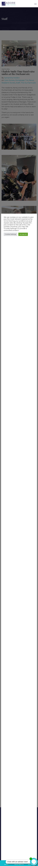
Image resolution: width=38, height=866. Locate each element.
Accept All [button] (23, 234)
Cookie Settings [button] (10, 234)
